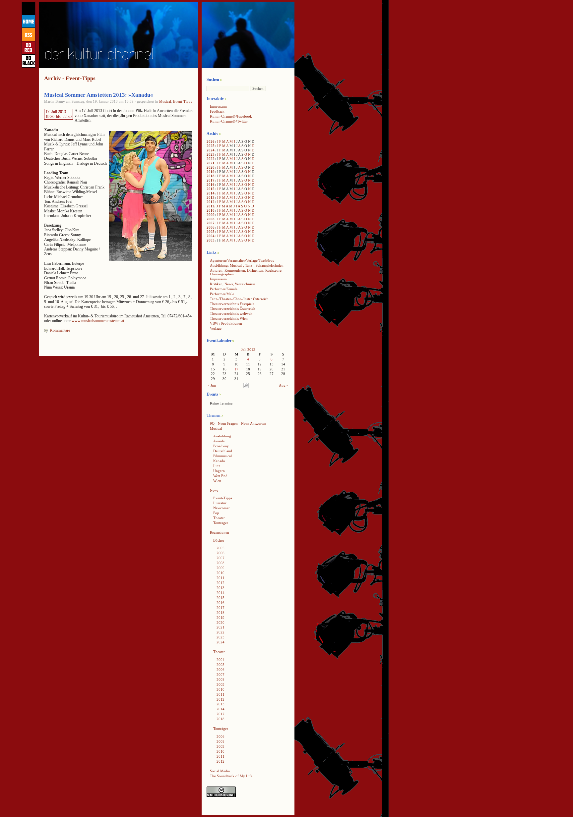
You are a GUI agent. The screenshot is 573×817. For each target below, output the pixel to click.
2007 (211, 223)
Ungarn (219, 471)
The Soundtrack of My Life (231, 776)
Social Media (220, 771)
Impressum (218, 106)
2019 (211, 172)
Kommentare (60, 330)
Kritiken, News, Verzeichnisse (232, 284)
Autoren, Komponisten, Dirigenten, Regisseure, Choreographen (246, 272)
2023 (211, 154)
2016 (211, 185)
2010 (211, 210)
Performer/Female (223, 289)
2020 (211, 167)
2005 (211, 232)
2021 (211, 163)
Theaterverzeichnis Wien (229, 318)
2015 (211, 189)
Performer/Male (222, 294)
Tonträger (220, 523)
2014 (211, 193)
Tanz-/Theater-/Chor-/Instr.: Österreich (239, 299)
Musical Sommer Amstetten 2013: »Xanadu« (98, 95)
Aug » (283, 385)
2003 (211, 240)
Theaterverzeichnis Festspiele (232, 304)
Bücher (218, 540)
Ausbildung (222, 436)
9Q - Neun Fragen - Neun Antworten (238, 423)
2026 (211, 141)
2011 (210, 206)
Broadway (221, 446)
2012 (211, 202)
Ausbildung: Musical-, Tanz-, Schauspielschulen (247, 265)
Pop (216, 513)
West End (220, 476)
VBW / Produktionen (226, 323)
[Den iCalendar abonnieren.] (246, 387)
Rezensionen (219, 532)
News (214, 490)
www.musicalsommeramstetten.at (98, 320)
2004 (211, 236)
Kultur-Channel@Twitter (229, 121)
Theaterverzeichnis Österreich (232, 308)
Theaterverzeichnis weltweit (231, 313)
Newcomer (221, 508)
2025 (211, 146)
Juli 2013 (248, 350)
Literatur (219, 503)
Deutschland (222, 451)
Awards (218, 441)
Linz (216, 466)
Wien (217, 481)
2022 (211, 159)
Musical (165, 101)
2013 (211, 197)
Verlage (216, 328)
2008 (211, 219)
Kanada (219, 461)
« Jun (212, 385)
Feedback (217, 111)
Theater (219, 518)
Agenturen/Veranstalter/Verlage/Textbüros (242, 260)
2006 (211, 227)
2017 (211, 180)
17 (236, 369)
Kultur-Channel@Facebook (231, 116)
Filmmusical (222, 456)
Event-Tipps (182, 101)
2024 (211, 150)
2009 (211, 215)
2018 (211, 176)
